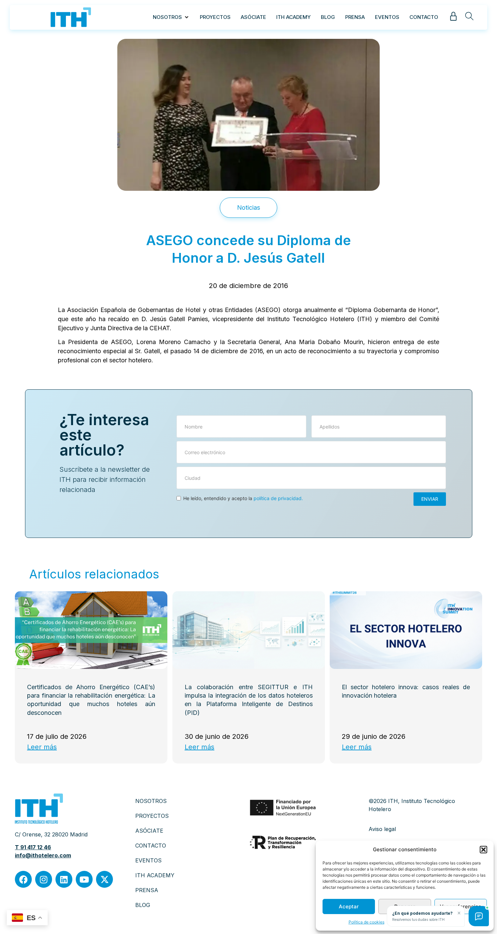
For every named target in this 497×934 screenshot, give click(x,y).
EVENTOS (148, 860)
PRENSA (146, 890)
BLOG (142, 905)
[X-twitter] (104, 879)
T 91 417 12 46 (33, 847)
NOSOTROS (151, 801)
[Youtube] (84, 879)
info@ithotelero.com (43, 855)
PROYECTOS (152, 815)
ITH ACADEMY (154, 875)
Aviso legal (382, 829)
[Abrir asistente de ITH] (479, 916)
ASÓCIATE (149, 830)
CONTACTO (150, 845)
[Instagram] (43, 879)
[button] (483, 849)
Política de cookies (366, 922)
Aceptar (349, 906)
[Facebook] (23, 879)
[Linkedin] (63, 879)
